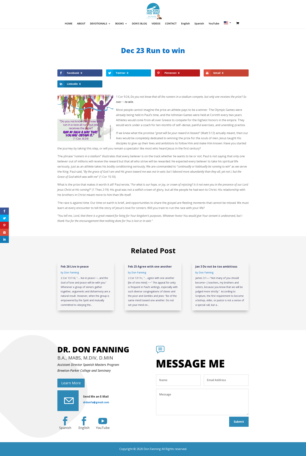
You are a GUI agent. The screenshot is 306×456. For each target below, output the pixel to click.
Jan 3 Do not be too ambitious (216, 266)
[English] (228, 25)
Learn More (71, 383)
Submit (239, 422)
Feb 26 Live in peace (75, 266)
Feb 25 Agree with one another (150, 266)
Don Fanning (71, 272)
